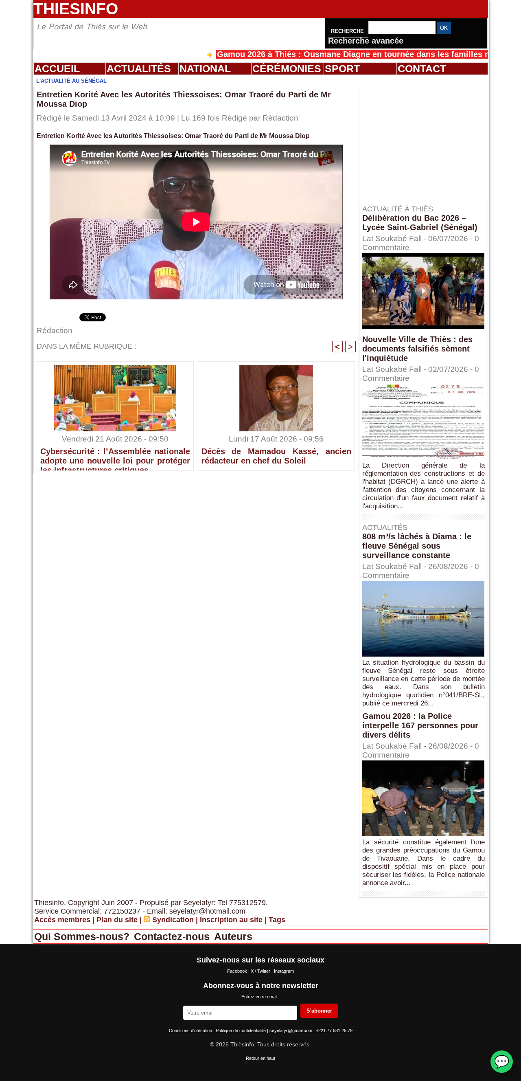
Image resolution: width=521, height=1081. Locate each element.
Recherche (348, 31)
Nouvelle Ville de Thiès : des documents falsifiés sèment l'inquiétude (417, 349)
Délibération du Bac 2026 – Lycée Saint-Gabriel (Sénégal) (419, 222)
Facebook (237, 971)
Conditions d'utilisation (191, 1030)
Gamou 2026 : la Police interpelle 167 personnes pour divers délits (420, 725)
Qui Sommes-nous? (83, 936)
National (205, 68)
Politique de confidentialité (241, 1030)
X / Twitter (261, 971)
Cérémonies (286, 68)
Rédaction (280, 118)
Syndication (173, 920)
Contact (422, 68)
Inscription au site (231, 920)
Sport (342, 68)
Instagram (284, 971)
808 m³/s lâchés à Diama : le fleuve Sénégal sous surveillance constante (416, 546)
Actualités (139, 68)
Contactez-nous (173, 936)
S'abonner (319, 1011)
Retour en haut (260, 1058)
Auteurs (233, 936)
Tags (277, 920)
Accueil (57, 68)
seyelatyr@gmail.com (291, 1030)
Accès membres (62, 920)
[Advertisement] (427, 138)
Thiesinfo (75, 9)
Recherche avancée (365, 40)
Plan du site (117, 920)
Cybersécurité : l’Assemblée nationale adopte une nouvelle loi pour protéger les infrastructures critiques (115, 457)
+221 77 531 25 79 (334, 1030)
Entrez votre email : (260, 996)
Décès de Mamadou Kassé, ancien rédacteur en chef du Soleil (276, 456)
